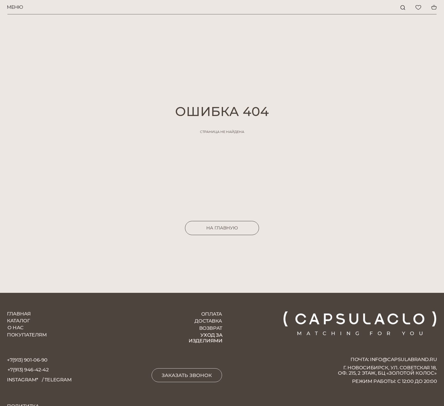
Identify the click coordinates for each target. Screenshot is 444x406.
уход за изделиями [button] (205, 338)
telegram (58, 380)
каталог (18, 321)
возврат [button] (210, 328)
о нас (15, 328)
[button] (187, 375)
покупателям (27, 335)
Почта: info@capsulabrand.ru (393, 359)
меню (15, 7)
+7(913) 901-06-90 (27, 360)
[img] (402, 7)
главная (19, 314)
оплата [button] (211, 314)
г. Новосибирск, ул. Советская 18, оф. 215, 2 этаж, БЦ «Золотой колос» (387, 370)
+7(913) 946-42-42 (28, 370)
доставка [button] (208, 321)
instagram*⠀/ (25, 380)
